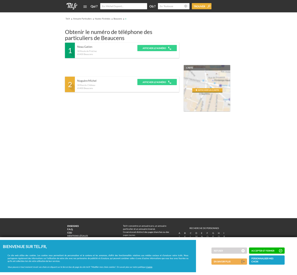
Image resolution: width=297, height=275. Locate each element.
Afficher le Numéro (154, 48)
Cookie (149, 267)
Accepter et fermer (262, 250)
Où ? (152, 6)
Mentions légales (77, 236)
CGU (69, 232)
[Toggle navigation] (85, 6)
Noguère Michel (87, 80)
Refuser (218, 250)
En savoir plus (222, 261)
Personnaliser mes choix (262, 260)
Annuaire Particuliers (82, 18)
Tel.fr (68, 18)
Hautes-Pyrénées (102, 18)
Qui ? (94, 6)
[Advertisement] (121, 67)
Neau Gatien (84, 46)
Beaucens (118, 18)
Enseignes (73, 226)
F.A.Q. (70, 229)
